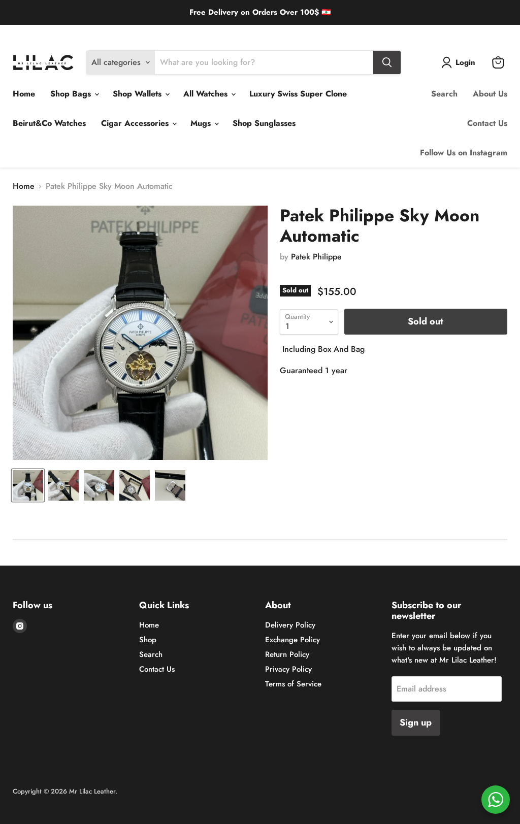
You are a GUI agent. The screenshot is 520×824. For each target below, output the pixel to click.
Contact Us (487, 123)
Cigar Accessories (136, 123)
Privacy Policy (288, 669)
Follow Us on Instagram (463, 152)
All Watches (206, 94)
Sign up (416, 722)
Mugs (201, 123)
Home (24, 94)
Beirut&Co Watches (49, 123)
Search (444, 94)
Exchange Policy (88, 33)
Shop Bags (71, 94)
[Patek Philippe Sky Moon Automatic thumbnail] (28, 485)
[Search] (387, 62)
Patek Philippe (316, 256)
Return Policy (141, 33)
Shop (147, 639)
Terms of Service (293, 683)
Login (465, 62)
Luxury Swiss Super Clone (298, 94)
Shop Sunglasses (264, 123)
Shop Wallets (138, 94)
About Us (490, 94)
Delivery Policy (34, 33)
